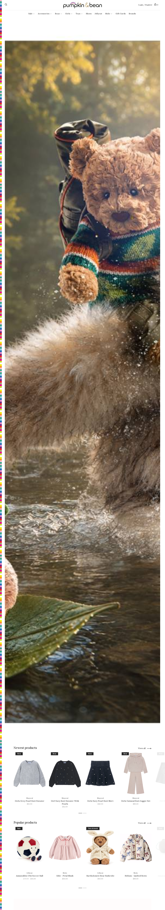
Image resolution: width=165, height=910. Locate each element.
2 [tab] (85, 813)
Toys (78, 13)
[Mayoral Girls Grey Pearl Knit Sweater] (29, 773)
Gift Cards (121, 13)
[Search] (6, 5)
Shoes (89, 13)
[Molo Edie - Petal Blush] (65, 848)
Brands (132, 13)
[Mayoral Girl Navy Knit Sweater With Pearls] (65, 773)
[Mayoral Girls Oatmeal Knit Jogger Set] (136, 773)
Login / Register (145, 5)
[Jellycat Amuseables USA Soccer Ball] (29, 848)
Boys (57, 13)
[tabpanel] (29, 781)
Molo (107, 13)
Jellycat (98, 13)
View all (142, 748)
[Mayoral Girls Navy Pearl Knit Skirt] (100, 773)
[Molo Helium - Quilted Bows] (136, 848)
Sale (30, 13)
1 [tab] (81, 813)
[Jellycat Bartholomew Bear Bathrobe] (100, 848)
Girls (67, 13)
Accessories (43, 13)
